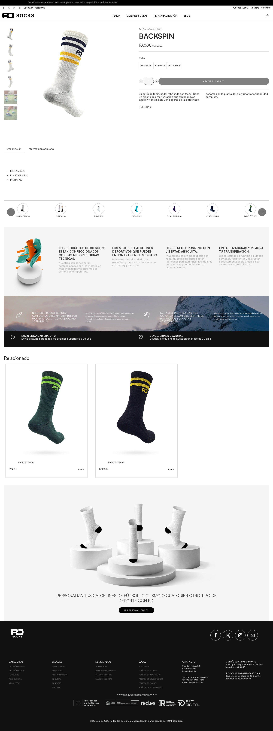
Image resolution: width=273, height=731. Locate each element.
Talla (142, 58)
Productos (57, 671)
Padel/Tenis (148, 29)
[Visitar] (3, 7)
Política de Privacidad (149, 675)
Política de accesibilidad (150, 687)
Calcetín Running (17, 666)
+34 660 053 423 (200, 677)
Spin (159, 29)
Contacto (56, 683)
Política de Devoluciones (151, 679)
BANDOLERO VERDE (103, 675)
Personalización (60, 675)
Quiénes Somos (59, 666)
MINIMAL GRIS (101, 666)
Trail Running (15, 679)
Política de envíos (147, 683)
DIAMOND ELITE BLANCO (105, 671)
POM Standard (174, 720)
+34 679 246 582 (197, 680)
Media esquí (14, 683)
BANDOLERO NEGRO (103, 679)
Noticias (56, 687)
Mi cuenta (56, 679)
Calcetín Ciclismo (17, 671)
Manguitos (14, 675)
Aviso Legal (144, 666)
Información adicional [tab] (41, 148)
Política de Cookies (148, 671)
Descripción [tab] (14, 148)
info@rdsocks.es (195, 682)
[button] (141, 81)
